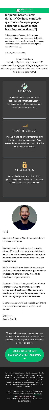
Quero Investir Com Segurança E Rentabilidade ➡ (24, 354)
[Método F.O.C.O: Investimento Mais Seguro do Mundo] (10, 4)
